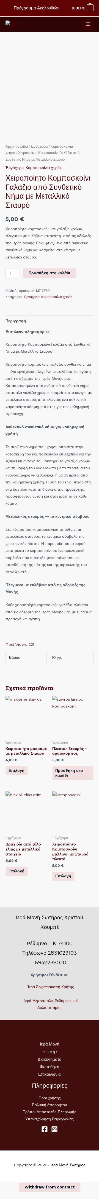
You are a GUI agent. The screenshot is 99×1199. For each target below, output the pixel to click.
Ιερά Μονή (49, 1044)
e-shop (49, 1051)
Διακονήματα (50, 1059)
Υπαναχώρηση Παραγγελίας (49, 1119)
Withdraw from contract (49, 1187)
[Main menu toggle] (88, 24)
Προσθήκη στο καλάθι (49, 273)
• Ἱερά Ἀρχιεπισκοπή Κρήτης (49, 987)
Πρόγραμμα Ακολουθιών (36, 8)
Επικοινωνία (49, 1074)
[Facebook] (44, 1129)
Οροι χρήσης (49, 1098)
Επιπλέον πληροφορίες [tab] (28, 331)
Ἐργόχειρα (39, 146)
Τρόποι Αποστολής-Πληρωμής (49, 1112)
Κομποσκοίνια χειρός (44, 167)
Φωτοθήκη (49, 1066)
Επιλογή (16, 770)
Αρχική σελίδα (17, 146)
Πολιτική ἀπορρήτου (49, 1105)
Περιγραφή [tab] (16, 321)
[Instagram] (54, 1129)
